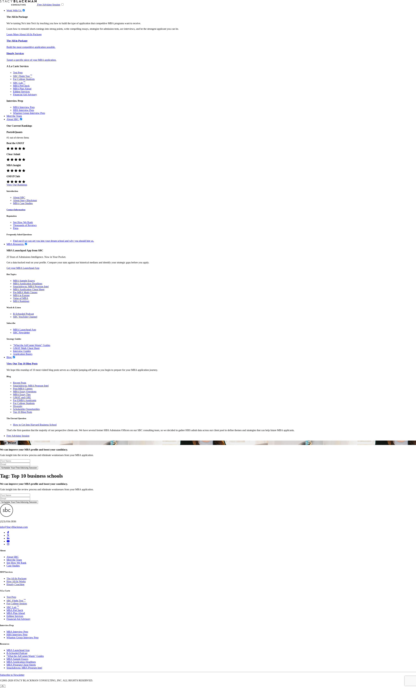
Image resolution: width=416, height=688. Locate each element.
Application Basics (22, 354)
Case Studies (13, 565)
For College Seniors (16, 603)
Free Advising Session (48, 4)
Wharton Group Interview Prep (29, 113)
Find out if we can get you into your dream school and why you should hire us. (53, 240)
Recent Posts (19, 382)
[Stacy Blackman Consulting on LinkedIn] (8, 538)
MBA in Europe (21, 295)
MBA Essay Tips (22, 394)
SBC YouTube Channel (25, 316)
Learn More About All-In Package (24, 34)
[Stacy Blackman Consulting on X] (8, 535)
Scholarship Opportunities (26, 409)
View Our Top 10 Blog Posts (22, 363)
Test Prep (18, 72)
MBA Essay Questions (24, 391)
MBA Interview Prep (24, 107)
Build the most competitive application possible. (30, 47)
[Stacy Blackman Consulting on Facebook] (8, 532)
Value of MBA (20, 298)
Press (15, 228)
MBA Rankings (21, 301)
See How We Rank (23, 222)
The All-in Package (16, 40)
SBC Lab (19, 82)
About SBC (19, 197)
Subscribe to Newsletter (12, 675)
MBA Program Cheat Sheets (21, 664)
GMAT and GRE (22, 397)
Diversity (17, 406)
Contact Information (15, 209)
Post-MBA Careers (22, 388)
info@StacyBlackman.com (14, 527)
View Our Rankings (16, 184)
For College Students (24, 79)
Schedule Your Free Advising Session (19, 468)
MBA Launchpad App (24, 329)
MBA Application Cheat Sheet (28, 289)
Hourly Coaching (15, 584)
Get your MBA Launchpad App (22, 268)
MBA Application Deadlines (27, 283)
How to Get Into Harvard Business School (35, 424)
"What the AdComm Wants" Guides (31, 345)
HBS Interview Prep (23, 110)
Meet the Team (14, 559)
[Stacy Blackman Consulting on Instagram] (8, 544)
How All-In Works (16, 581)
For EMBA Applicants (24, 400)
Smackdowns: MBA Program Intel (31, 286)
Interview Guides (22, 351)
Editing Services (21, 91)
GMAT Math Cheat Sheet (26, 348)
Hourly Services (15, 53)
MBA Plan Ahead (22, 88)
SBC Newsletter (21, 332)
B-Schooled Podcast (23, 313)
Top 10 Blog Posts (22, 412)
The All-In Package (16, 578)
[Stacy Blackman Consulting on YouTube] (8, 541)
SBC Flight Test (22, 76)
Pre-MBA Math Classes (25, 292)
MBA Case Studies (23, 203)
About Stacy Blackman (25, 200)
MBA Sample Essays (24, 280)
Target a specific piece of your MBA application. (31, 60)
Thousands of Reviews (25, 225)
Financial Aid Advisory (25, 94)
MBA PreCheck (21, 85)
